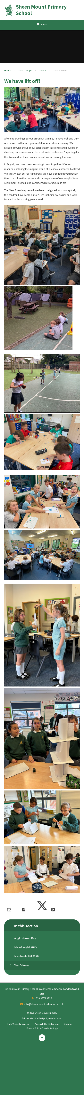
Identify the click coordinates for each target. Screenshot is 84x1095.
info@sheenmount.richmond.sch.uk (44, 1004)
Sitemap (68, 1023)
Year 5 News (60, 70)
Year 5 (42, 70)
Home (7, 70)
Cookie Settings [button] (49, 1028)
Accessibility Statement (47, 1023)
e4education (55, 1018)
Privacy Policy (34, 1028)
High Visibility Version (18, 1023)
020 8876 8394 (44, 998)
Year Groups (25, 70)
